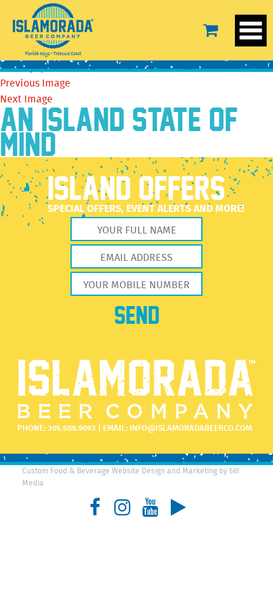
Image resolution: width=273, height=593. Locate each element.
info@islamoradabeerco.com (191, 428)
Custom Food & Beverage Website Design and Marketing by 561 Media (130, 477)
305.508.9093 (72, 428)
